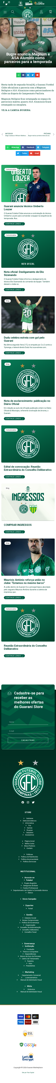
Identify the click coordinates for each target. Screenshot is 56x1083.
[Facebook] (22, 802)
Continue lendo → (14, 224)
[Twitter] (33, 802)
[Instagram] (28, 802)
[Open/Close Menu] (5, 12)
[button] (18, 75)
